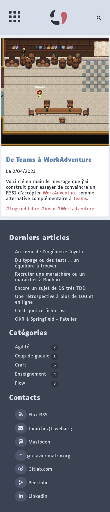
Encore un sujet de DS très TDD (50, 288)
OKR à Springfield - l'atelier (46, 319)
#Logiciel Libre (22, 209)
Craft (35, 365)
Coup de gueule (35, 356)
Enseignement (35, 374)
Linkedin (37, 496)
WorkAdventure (60, 193)
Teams (80, 198)
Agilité (35, 347)
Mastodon (38, 442)
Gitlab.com (39, 469)
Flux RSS (37, 415)
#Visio (48, 209)
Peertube (38, 483)
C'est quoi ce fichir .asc (41, 311)
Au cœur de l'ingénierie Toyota (49, 252)
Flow (35, 383)
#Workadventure (75, 209)
